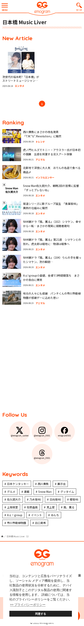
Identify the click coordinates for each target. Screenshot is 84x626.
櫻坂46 (74, 499)
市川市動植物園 (16, 523)
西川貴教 (43, 484)
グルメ (11, 492)
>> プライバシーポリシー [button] (28, 604)
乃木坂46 (35, 499)
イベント (36, 515)
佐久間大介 (14, 499)
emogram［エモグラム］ (42, 8)
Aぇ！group (14, 515)
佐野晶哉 (32, 507)
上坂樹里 (12, 507)
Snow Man (45, 492)
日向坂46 (55, 499)
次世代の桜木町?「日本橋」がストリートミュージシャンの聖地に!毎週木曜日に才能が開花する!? (20, 82)
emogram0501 (64, 435)
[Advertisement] (42, 358)
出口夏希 (40, 523)
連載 (26, 492)
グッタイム (67, 492)
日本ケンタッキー (18, 484)
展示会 (61, 484)
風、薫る (68, 507)
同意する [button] (40, 613)
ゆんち (55, 515)
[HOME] (2, 536)
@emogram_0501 (42, 435)
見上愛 (50, 507)
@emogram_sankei (20, 435)
